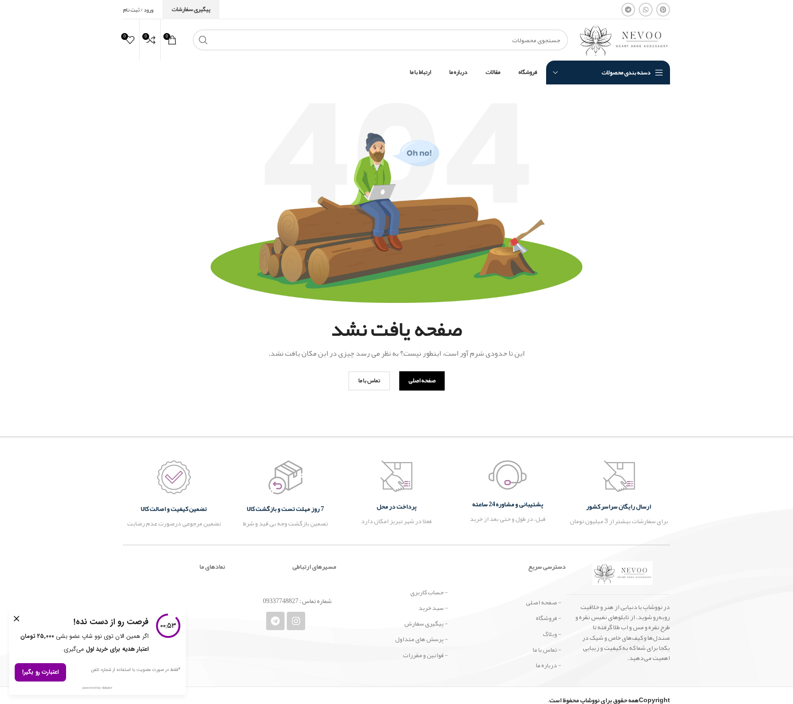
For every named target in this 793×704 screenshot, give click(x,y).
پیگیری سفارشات (191, 9)
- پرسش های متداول (421, 638)
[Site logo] (623, 41)
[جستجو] (203, 39)
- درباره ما (548, 665)
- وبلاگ (552, 633)
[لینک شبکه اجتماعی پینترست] (663, 10)
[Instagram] (296, 621)
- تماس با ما (547, 649)
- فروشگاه (548, 617)
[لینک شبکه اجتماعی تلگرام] (628, 10)
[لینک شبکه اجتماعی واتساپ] (646, 10)
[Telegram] (275, 621)
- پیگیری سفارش (425, 623)
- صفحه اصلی (543, 602)
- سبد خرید (433, 607)
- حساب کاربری (428, 592)
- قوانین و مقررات (425, 654)
